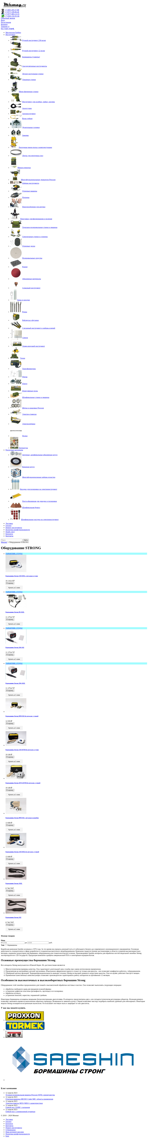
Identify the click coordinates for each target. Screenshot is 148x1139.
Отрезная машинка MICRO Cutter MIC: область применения (29, 1099)
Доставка (9, 523)
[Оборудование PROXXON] (25, 1020)
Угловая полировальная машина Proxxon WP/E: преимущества (30, 1095)
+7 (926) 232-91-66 (12, 16)
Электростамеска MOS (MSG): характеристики (24, 1103)
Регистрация (6, 22)
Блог (7, 1136)
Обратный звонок (8, 18)
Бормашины (12, 945)
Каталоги (9, 534)
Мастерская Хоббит (13, 33)
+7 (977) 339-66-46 (12, 12)
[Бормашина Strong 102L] (16, 879)
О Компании (11, 1130)
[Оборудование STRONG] (76, 1080)
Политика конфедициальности (18, 530)
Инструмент (10, 35)
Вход (3, 20)
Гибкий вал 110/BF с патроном (18, 1107)
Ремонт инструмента (14, 528)
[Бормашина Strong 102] (16, 913)
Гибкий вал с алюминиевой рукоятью (20, 1112)
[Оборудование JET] (14, 1037)
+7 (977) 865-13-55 (12, 14)
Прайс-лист (10, 532)
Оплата (8, 526)
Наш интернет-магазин (15, 1132)
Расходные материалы (14, 450)
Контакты (9, 536)
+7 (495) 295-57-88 (12, 10)
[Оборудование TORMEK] (25, 1030)
